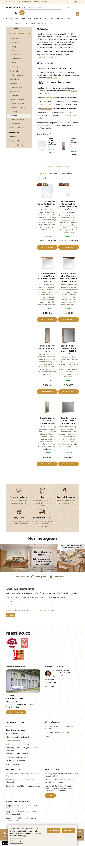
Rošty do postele (16, 75)
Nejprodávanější (66, 174)
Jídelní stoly (14, 42)
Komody (12, 46)
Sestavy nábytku (16, 145)
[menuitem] (12, 18)
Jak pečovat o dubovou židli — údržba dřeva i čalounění (21, 813)
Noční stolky (14, 71)
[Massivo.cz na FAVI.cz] (12, 643)
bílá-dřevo (67, 115)
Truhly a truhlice (16, 124)
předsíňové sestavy (47, 125)
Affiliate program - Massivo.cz (18, 754)
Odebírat (10, 615)
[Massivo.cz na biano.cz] (24, 643)
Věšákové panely (18, 103)
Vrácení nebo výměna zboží (17, 744)
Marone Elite (46, 108)
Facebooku (59, 576)
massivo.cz (52, 679)
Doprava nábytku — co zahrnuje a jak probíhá (60, 727)
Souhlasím (68, 830)
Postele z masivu (16, 38)
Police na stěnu (15, 87)
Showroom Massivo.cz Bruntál (57, 732)
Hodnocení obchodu (40, 2)
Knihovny (13, 63)
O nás (47, 736)
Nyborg (44, 82)
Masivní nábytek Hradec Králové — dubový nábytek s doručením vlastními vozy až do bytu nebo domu (60, 788)
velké (55, 78)
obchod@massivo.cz (63, 676)
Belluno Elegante (48, 97)
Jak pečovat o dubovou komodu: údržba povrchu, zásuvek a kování (22, 807)
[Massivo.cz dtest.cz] (18, 655)
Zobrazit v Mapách (16, 712)
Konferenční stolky (17, 59)
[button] (78, 134)
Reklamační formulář (14, 741)
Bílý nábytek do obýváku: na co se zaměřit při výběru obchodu (62, 775)
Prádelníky (13, 95)
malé (49, 78)
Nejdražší (53, 174)
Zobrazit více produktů (56, 166)
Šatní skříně (14, 91)
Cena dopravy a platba (22, 2)
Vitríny (12, 50)
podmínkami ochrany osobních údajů (41, 610)
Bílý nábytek (14, 133)
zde (24, 835)
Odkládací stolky (18, 107)
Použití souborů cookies (15, 761)
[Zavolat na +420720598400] (70, 2)
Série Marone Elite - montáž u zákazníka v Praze (23, 775)
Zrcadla (14, 116)
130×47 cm (51, 104)
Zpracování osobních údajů (17, 757)
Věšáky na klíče (17, 120)
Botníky (14, 111)
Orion (43, 68)
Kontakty (9, 2)
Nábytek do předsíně (18, 99)
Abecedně (42, 178)
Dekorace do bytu (16, 128)
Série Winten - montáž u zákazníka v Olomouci (20, 781)
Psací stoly (13, 83)
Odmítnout (54, 830)
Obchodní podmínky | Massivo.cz (19, 737)
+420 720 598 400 (63, 671)
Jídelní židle (14, 79)
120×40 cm (45, 93)
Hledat (69, 7)
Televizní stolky (15, 55)
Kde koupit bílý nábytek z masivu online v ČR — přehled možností (61, 781)
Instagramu (41, 576)
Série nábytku (14, 141)
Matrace (12, 137)
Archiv (50, 795)
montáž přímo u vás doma (47, 57)
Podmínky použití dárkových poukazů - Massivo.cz (22, 749)
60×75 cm (40, 104)
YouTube (51, 686)
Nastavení (16, 841)
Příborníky (13, 67)
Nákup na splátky (13, 764)
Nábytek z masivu (16, 33)
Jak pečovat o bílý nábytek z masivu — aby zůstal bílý (22, 819)
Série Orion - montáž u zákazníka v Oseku (23, 786)
